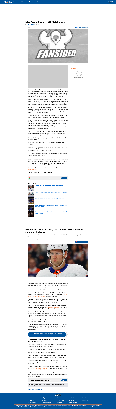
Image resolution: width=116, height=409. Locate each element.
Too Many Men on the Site (34, 169)
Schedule (23, 1)
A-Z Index (59, 402)
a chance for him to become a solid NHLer (39, 368)
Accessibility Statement (46, 402)
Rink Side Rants (31, 174)
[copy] (35, 27)
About (29, 398)
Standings (29, 1)
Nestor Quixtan (31, 239)
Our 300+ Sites (72, 398)
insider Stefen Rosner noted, (52, 307)
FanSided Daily (31, 400)
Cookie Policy (85, 400)
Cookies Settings (73, 402)
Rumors (18, 1)
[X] (108, 1)
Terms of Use (72, 400)
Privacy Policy (60, 400)
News (14, 1)
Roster (33, 1)
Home (29, 220)
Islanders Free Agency (37, 389)
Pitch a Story (44, 400)
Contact (59, 398)
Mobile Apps (85, 398)
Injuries (38, 1)
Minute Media (21, 405)
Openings (43, 398)
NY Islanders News (36, 220)
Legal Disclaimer (32, 402)
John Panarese (31, 24)
